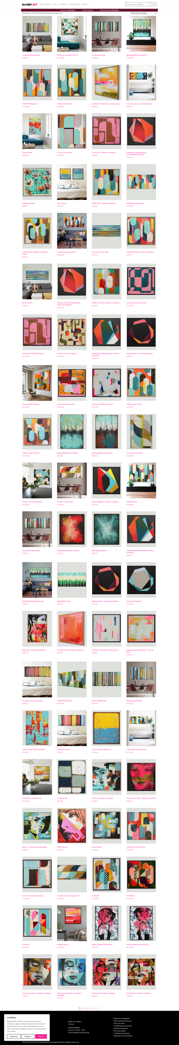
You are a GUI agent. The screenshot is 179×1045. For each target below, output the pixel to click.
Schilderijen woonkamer (123, 1026)
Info (55, 4)
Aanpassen (14, 1036)
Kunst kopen (87, 10)
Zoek (153, 4)
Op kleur (63, 4)
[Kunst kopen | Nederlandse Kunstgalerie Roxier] (29, 4)
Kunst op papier (120, 1031)
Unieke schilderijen (121, 1028)
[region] (27, 1027)
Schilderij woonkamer (122, 1033)
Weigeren (28, 1036)
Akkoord (41, 1036)
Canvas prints (75, 4)
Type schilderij (45, 4)
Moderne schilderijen (122, 1018)
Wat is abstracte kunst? (123, 1021)
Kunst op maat (119, 1023)
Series (84, 4)
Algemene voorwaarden (123, 1036)
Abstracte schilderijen (109, 10)
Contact (71, 1024)
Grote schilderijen (68, 10)
